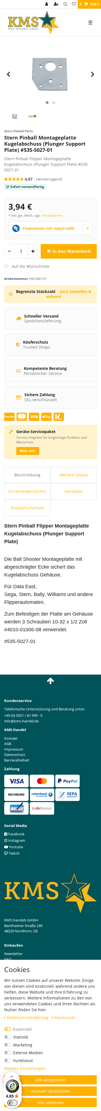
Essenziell (22, 1029)
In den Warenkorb (71, 251)
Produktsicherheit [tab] (27, 507)
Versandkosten (52, 215)
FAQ (7, 959)
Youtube (15, 846)
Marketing (22, 1045)
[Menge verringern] (9, 251)
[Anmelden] (47, 4)
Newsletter (13, 953)
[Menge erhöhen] (33, 251)
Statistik (20, 1037)
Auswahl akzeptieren (50, 1091)
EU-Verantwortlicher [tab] (27, 491)
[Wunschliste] (74, 4)
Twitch (14, 853)
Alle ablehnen (51, 1102)
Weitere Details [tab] (73, 475)
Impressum (64, 1017)
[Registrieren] (56, 4)
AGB (7, 743)
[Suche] (65, 4)
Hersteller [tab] (74, 491)
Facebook (15, 833)
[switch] (12, 1103)
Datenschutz (14, 754)
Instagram (16, 840)
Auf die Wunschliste (26, 266)
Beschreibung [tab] (27, 475)
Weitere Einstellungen (25, 1068)
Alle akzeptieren (50, 1079)
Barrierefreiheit (16, 760)
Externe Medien (28, 1052)
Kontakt (11, 738)
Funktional (23, 1060)
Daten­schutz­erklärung (28, 1017)
